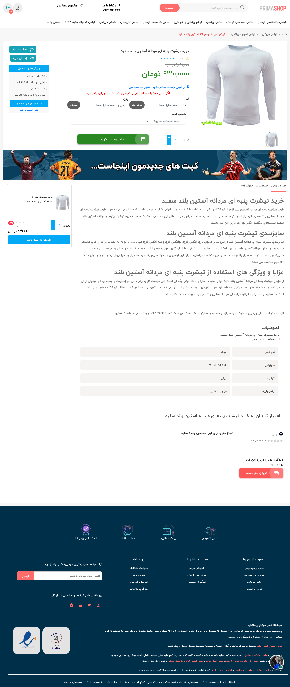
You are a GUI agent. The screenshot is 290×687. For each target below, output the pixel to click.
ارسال (25, 576)
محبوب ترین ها (254, 559)
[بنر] (145, 165)
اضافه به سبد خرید (113, 139)
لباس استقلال (261, 670)
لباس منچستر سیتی (179, 661)
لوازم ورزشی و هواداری (188, 21)
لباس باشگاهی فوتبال (272, 21)
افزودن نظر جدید (257, 473)
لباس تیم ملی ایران (221, 670)
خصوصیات (262, 185)
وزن (125, 98)
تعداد (185, 140)
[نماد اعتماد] (26, 640)
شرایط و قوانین (139, 581)
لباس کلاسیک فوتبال (156, 21)
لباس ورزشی (214, 21)
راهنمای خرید (20, 58)
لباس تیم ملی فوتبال (239, 21)
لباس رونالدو (254, 581)
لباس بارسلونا (254, 588)
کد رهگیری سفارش (70, 5)
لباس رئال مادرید (254, 574)
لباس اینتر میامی (214, 661)
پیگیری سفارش (197, 581)
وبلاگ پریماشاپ (139, 588)
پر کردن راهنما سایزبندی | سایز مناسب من (158, 87)
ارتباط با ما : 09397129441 (110, 7)
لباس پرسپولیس (254, 567)
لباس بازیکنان (129, 21)
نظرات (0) (247, 185)
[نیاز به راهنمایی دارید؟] (276, 661)
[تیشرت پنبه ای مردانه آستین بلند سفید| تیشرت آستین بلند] (239, 85)
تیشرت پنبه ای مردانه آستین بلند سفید (201, 34)
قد (187, 98)
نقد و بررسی (278, 185)
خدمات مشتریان (196, 559)
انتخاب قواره (179, 114)
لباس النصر (197, 661)
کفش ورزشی (107, 21)
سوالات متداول (20, 49)
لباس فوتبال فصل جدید (269, 646)
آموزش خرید (196, 567)
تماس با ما (54, 21)
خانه (284, 34)
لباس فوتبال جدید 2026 (80, 21)
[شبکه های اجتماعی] (98, 605)
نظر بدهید (166, 58)
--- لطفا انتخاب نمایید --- (166, 121)
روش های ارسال (196, 574)
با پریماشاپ (139, 559)
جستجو (169, 7)
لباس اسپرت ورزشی (243, 34)
